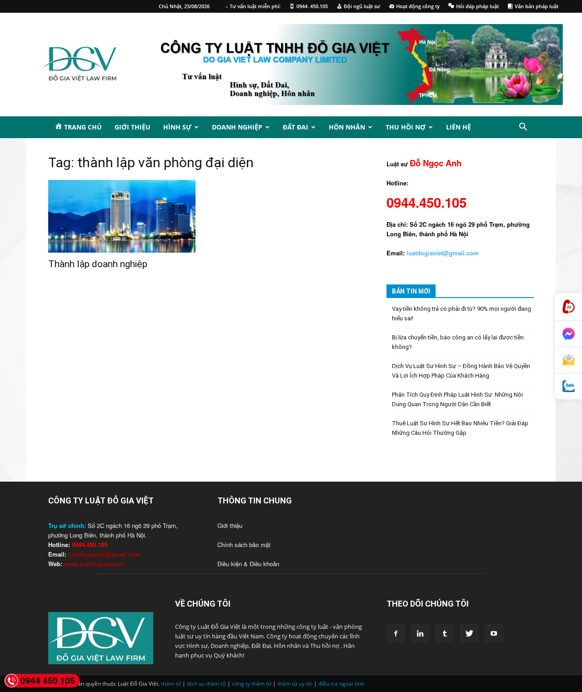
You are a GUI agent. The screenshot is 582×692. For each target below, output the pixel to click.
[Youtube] (494, 633)
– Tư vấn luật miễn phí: (253, 6)
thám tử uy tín (294, 683)
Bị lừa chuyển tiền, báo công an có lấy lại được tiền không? (458, 342)
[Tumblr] (445, 633)
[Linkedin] (420, 633)
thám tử (171, 683)
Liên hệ (458, 127)
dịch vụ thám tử (206, 683)
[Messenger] (568, 334)
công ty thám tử (251, 683)
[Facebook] (395, 633)
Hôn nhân (347, 127)
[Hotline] (568, 307)
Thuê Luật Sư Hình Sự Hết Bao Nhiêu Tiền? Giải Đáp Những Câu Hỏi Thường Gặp (460, 428)
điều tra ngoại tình (341, 683)
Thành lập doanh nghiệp (97, 264)
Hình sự (177, 127)
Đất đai (295, 127)
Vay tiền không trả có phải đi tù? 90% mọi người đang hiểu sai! (461, 313)
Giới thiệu (133, 127)
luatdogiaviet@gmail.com (104, 554)
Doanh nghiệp (237, 127)
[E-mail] (568, 360)
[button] (523, 128)
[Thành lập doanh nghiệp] (122, 216)
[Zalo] (568, 386)
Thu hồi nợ (406, 127)
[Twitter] (469, 633)
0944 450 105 (47, 680)
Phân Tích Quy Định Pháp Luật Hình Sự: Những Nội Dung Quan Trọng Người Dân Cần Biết (457, 399)
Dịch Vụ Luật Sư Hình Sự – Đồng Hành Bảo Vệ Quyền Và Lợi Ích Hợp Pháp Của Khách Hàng (461, 371)
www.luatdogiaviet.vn (94, 563)
